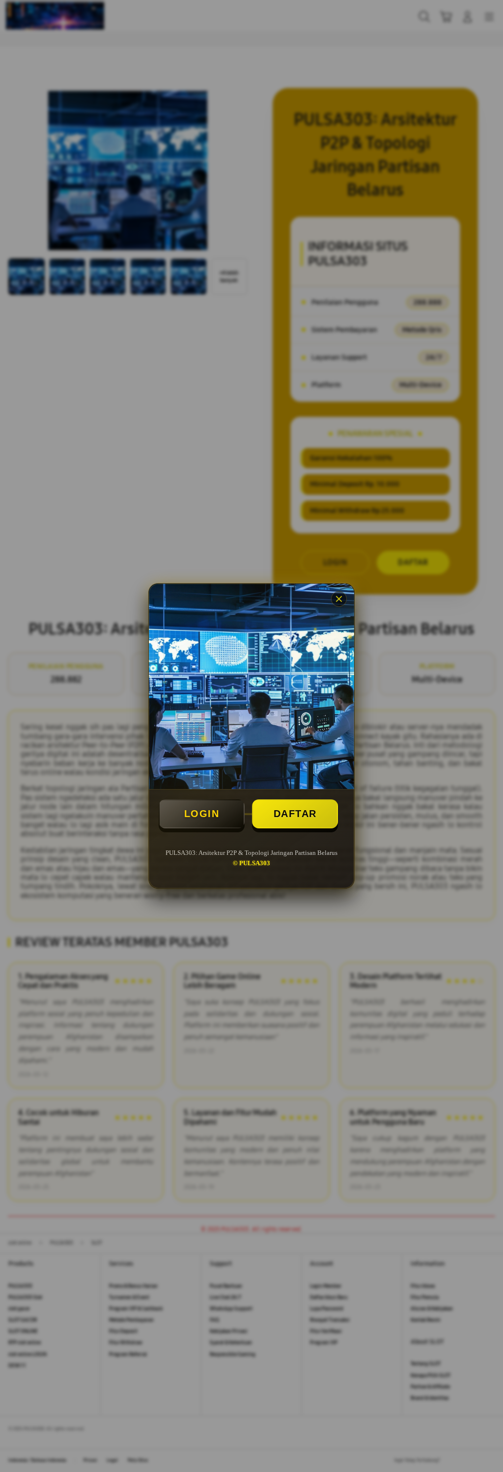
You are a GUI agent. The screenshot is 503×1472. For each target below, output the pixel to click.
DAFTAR (295, 813)
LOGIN (202, 813)
